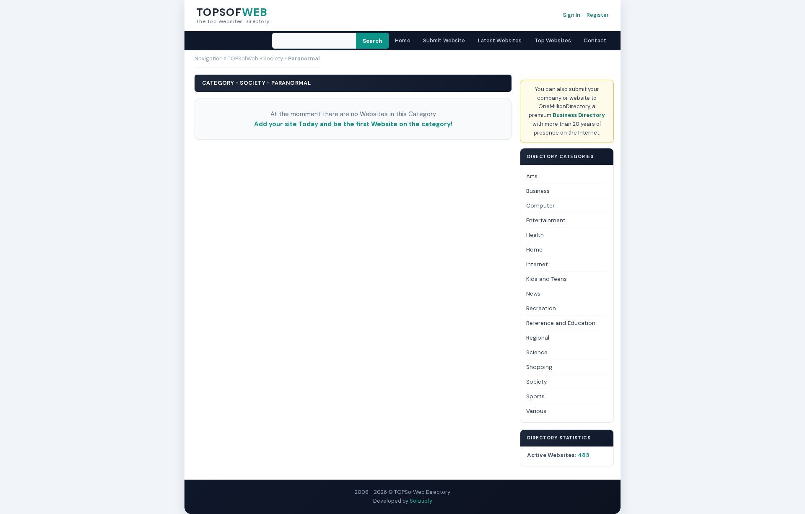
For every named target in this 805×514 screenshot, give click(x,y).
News (533, 293)
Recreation (541, 308)
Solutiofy (421, 500)
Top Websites (553, 40)
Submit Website (444, 40)
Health (535, 235)
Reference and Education (560, 323)
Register (598, 14)
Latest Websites (500, 40)
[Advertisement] (353, 165)
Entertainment (546, 220)
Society (273, 58)
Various (536, 411)
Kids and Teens (546, 279)
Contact (595, 40)
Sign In (571, 14)
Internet (537, 264)
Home (402, 40)
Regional (537, 337)
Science (537, 352)
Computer (540, 205)
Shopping (539, 367)
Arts (532, 176)
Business (538, 191)
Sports (535, 396)
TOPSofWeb (243, 58)
